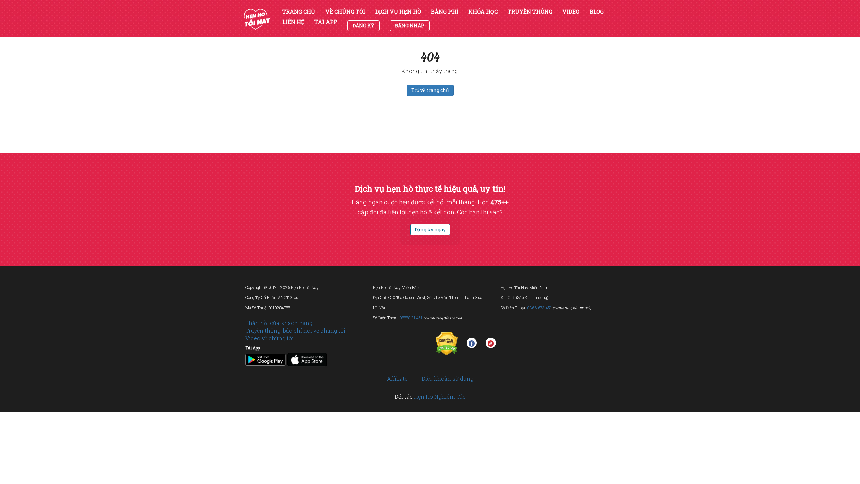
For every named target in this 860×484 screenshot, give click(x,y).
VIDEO (570, 11)
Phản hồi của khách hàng (278, 322)
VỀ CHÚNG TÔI (345, 11)
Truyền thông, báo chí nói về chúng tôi (295, 330)
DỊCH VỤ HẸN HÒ (398, 11)
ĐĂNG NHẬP (409, 25)
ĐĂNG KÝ (363, 25)
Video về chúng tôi (269, 338)
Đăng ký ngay (430, 229)
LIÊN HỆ (293, 21)
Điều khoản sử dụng (447, 378)
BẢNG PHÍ (444, 11)
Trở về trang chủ (430, 90)
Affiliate (397, 378)
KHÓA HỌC (483, 11)
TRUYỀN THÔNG (530, 11)
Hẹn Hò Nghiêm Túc (440, 396)
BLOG (597, 11)
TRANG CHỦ (298, 11)
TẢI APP (325, 21)
